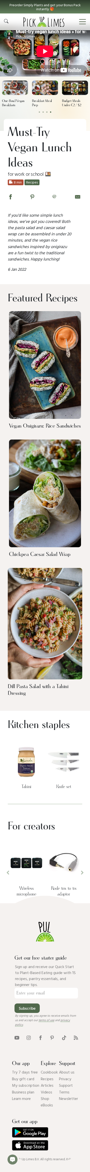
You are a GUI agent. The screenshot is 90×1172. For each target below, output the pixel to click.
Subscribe (27, 1008)
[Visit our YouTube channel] (16, 1037)
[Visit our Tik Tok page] (64, 1037)
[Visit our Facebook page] (40, 1037)
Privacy (65, 1079)
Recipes (47, 1079)
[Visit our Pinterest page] (52, 1037)
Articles (47, 1085)
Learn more (21, 1098)
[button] (45, 6)
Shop (45, 1098)
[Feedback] (13, 1160)
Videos (46, 1092)
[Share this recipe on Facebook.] (10, 196)
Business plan (23, 1092)
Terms (64, 1092)
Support (66, 1085)
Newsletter (68, 1098)
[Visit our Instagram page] (28, 1037)
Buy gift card (23, 1079)
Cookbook (49, 1072)
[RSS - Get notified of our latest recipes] (76, 1037)
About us (66, 1072)
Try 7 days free (25, 1072)
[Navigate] (82, 21)
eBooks (47, 1105)
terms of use (46, 1020)
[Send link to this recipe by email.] (77, 196)
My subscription (25, 1085)
